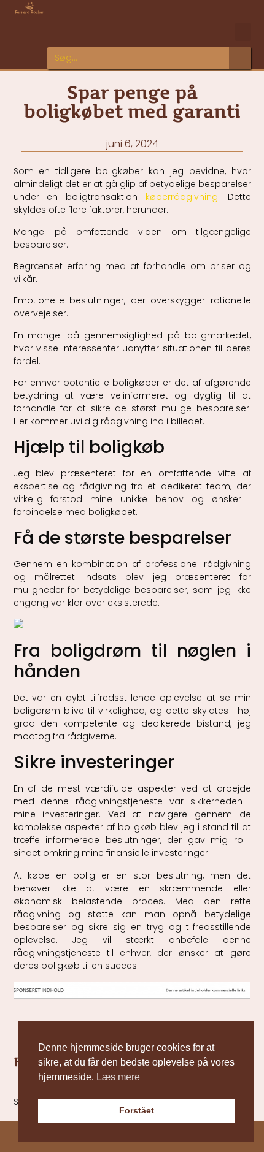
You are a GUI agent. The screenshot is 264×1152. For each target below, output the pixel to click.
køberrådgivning (182, 197)
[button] (243, 32)
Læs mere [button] (118, 1077)
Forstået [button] (136, 1110)
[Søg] (240, 58)
